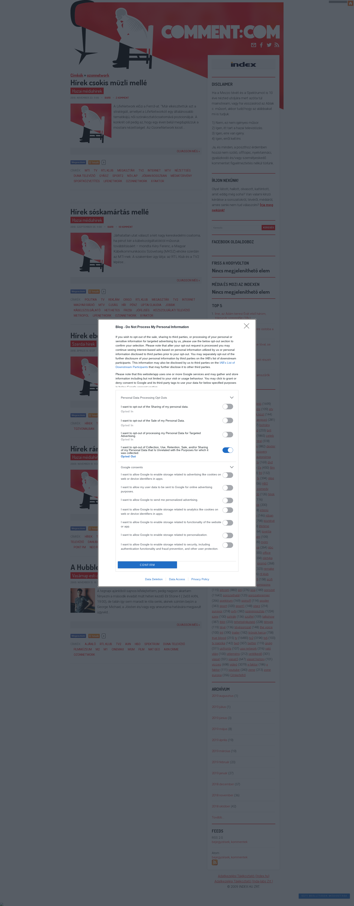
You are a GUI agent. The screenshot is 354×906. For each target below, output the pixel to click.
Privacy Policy (200, 579)
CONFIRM (147, 564)
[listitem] (177, 397)
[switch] (227, 406)
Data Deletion (154, 579)
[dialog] (177, 453)
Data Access (177, 579)
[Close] (248, 327)
